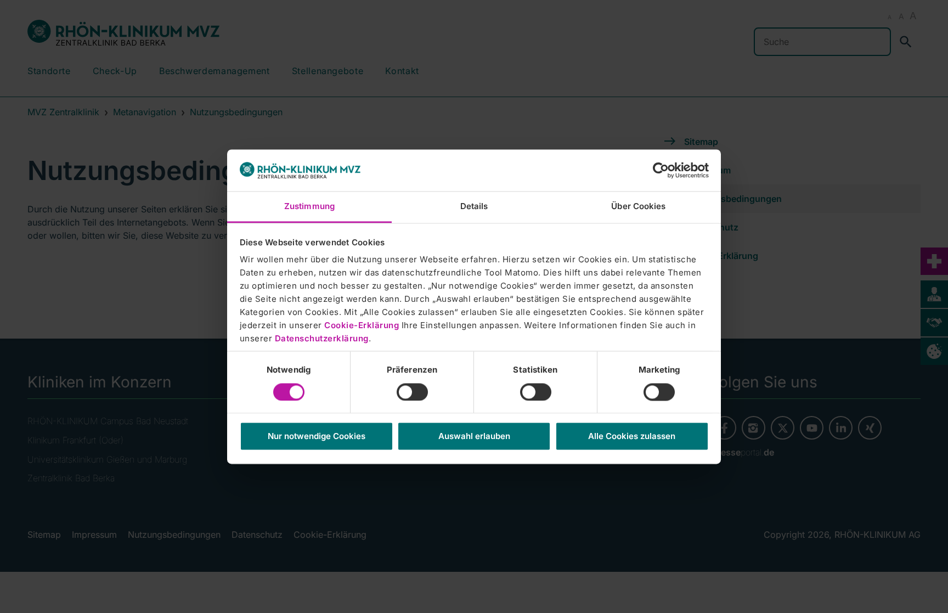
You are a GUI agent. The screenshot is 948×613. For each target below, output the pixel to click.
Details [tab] (474, 206)
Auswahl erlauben (474, 436)
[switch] (412, 392)
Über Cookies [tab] (638, 206)
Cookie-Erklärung (361, 325)
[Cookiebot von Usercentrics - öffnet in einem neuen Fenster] (661, 170)
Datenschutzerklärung (322, 339)
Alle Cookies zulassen (631, 436)
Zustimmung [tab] (309, 206)
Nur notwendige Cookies (316, 436)
